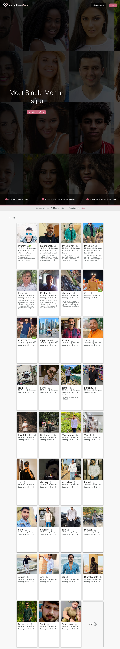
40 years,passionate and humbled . (49, 300)
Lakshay (88, 387)
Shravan (64, 253)
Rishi (21, 293)
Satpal (87, 340)
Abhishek (67, 482)
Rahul (65, 387)
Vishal (87, 435)
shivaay (44, 482)
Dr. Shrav (89, 245)
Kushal (65, 340)
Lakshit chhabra (25, 435)
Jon (20, 482)
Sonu (21, 529)
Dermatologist (88, 253)
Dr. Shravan (68, 245)
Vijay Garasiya (47, 340)
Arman (21, 577)
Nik (64, 529)
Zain (86, 293)
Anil (42, 577)
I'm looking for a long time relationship (70, 398)
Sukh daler (67, 624)
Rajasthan (73, 208)
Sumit (43, 387)
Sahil (43, 624)
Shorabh (44, 529)
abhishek (67, 293)
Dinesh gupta (91, 577)
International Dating (42, 208)
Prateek (88, 529)
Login (113, 5)
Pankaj (43, 293)
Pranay (22, 245)
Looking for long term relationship (49, 253)
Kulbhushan (46, 245)
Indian (63, 208)
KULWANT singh (25, 340)
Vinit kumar (68, 435)
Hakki (21, 387)
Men (55, 208)
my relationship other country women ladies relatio (27, 300)
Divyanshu (23, 624)
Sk (63, 577)
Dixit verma (46, 435)
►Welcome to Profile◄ (25, 253)
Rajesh (87, 482)
